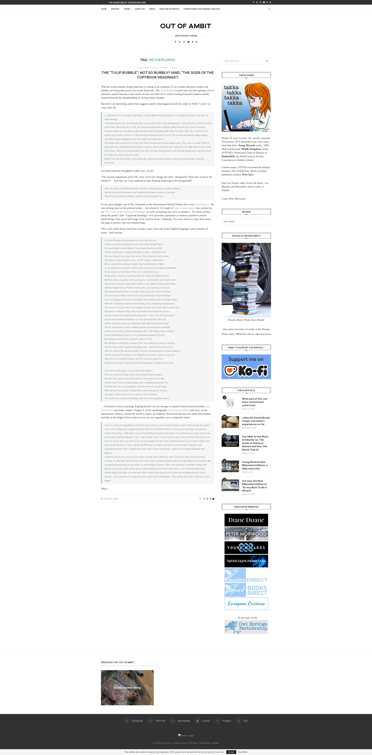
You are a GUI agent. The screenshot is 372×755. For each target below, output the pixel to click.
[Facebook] (253, 2)
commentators (187, 208)
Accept (231, 752)
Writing (115, 9)
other (177, 208)
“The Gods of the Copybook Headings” (125, 211)
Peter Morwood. (237, 198)
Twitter (235, 183)
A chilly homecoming (127, 687)
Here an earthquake (113, 425)
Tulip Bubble (167, 90)
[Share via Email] (213, 499)
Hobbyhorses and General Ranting (202, 9)
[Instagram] (260, 2)
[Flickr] (264, 2)
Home (104, 9)
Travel (127, 9)
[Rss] (270, 2)
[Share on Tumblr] (210, 499)
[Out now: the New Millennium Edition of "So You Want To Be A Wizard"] (230, 485)
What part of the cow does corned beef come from (254, 402)
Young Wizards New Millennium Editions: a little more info (255, 465)
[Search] (269, 9)
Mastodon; (241, 186)
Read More (242, 752)
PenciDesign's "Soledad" (209, 743)
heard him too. (203, 204)
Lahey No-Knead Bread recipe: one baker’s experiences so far (256, 421)
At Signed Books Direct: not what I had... (129, 3)
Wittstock (130, 135)
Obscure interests (169, 9)
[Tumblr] (267, 2)
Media (152, 9)
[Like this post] (200, 499)
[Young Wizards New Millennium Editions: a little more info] (230, 466)
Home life (140, 9)
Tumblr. (226, 190)
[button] (103, 2)
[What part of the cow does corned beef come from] (230, 403)
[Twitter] (257, 2)
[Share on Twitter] (207, 498)
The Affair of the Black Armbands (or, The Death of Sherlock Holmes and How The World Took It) (255, 443)
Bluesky (226, 186)
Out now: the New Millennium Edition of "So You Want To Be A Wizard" (254, 486)
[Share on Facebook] (204, 499)
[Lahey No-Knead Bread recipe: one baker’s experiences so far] (230, 422)
